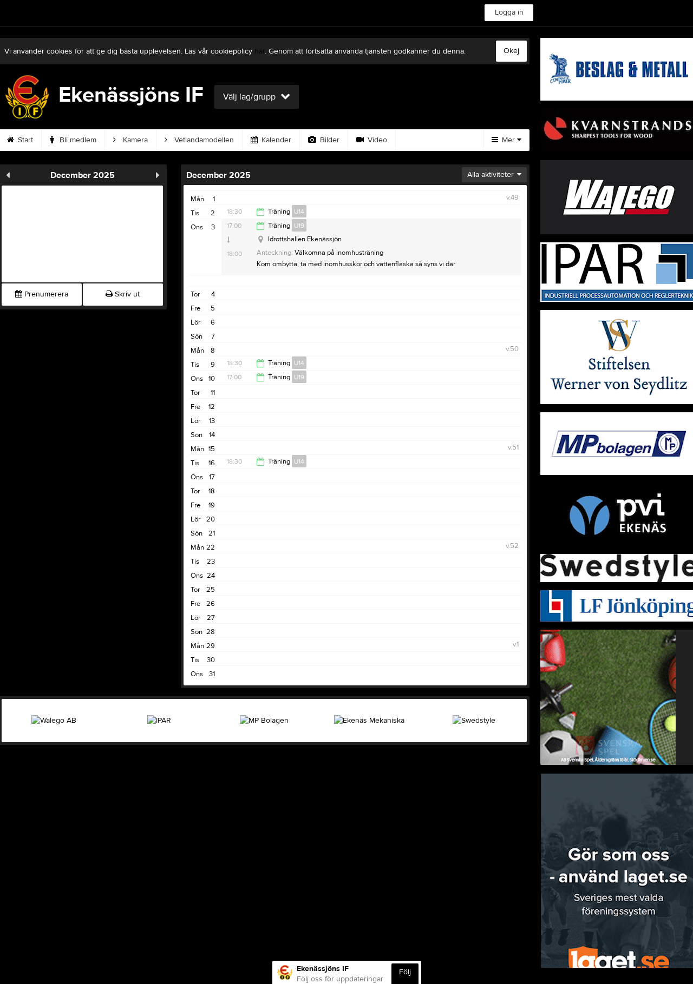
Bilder (328, 140)
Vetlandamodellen (203, 140)
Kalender (275, 140)
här (259, 51)
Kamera (134, 140)
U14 (299, 211)
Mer (508, 140)
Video (376, 140)
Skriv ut (126, 294)
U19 (299, 225)
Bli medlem (76, 140)
